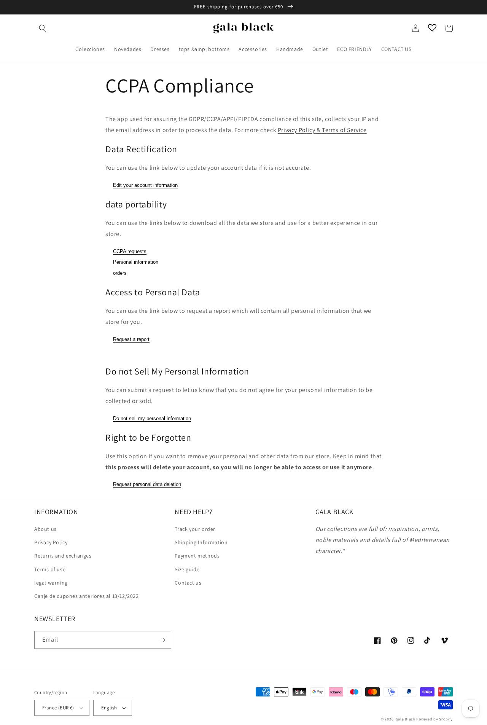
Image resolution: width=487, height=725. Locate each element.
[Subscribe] (162, 640)
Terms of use (49, 569)
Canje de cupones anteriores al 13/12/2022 (86, 596)
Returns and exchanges (63, 555)
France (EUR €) (58, 707)
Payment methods (197, 555)
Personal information (135, 262)
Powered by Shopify (434, 719)
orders (120, 273)
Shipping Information (201, 542)
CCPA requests (129, 251)
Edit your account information (145, 185)
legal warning (51, 582)
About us (45, 529)
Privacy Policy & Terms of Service (322, 130)
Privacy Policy (50, 542)
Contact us (188, 582)
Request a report (131, 339)
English (109, 707)
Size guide (187, 569)
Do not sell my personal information (152, 418)
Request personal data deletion (147, 484)
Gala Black (405, 719)
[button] (42, 28)
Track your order (195, 529)
